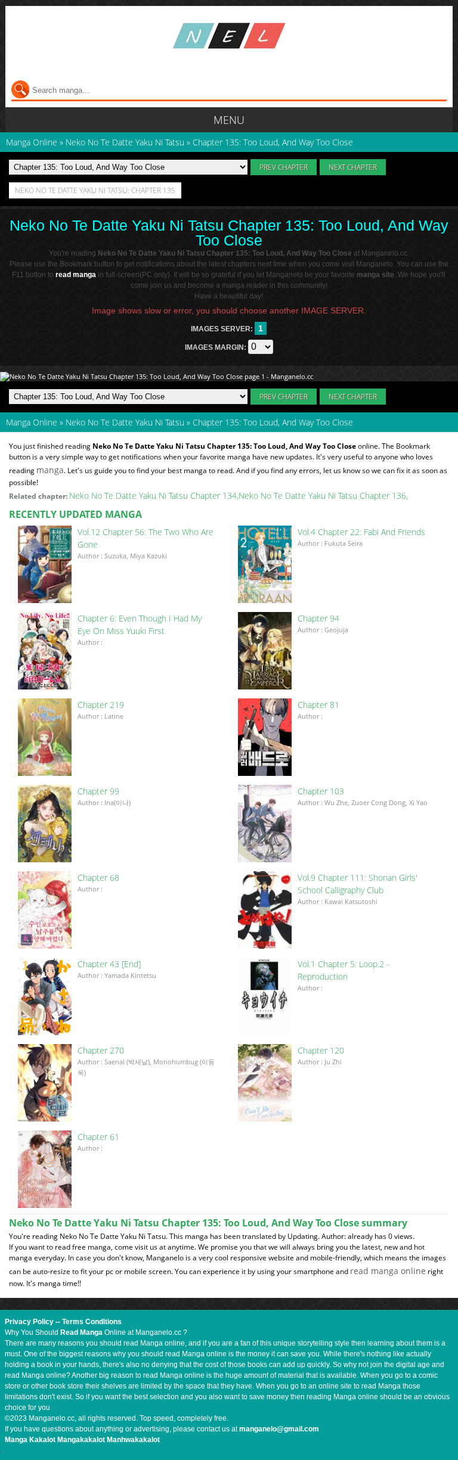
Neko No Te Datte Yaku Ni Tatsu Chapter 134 (153, 495)
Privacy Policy (29, 1322)
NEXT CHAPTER (353, 167)
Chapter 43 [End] (109, 964)
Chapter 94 (318, 618)
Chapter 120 (321, 1050)
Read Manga (81, 1332)
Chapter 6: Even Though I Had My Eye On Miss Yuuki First (140, 624)
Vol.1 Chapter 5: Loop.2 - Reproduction (343, 970)
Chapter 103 (321, 791)
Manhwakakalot (133, 1440)
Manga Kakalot (30, 1440)
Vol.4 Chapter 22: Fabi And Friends (361, 532)
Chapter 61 (98, 1136)
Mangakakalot (81, 1440)
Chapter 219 (101, 704)
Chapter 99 (98, 791)
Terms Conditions (92, 1322)
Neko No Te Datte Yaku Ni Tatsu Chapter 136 (322, 495)
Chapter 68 (98, 877)
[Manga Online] (229, 36)
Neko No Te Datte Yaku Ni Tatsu (125, 422)
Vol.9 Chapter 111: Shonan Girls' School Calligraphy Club (357, 884)
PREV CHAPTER (283, 167)
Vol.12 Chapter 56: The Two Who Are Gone (145, 538)
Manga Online (31, 422)
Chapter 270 (101, 1050)
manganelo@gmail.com (279, 1429)
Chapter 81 (318, 704)
